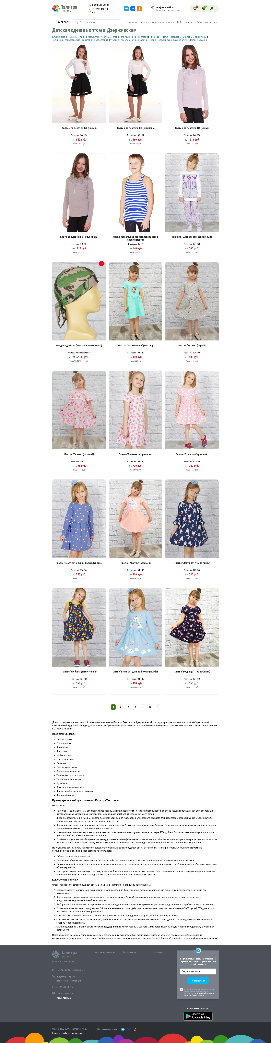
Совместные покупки (207, 22)
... (143, 707)
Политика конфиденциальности (67, 1033)
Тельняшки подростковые (66, 40)
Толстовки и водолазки (94, 40)
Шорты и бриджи (198, 40)
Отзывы (143, 22)
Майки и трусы (121, 37)
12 (150, 707)
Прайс (179, 22)
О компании (131, 22)
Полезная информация (104, 952)
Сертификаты (129, 952)
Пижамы (154, 37)
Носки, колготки (139, 37)
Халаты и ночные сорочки (134, 40)
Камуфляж (93, 37)
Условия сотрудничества (162, 22)
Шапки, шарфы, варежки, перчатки (168, 40)
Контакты (189, 22)
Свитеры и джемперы (195, 37)
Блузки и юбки (60, 37)
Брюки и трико (78, 37)
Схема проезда (63, 998)
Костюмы (106, 37)
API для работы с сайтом (198, 1009)
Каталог (63, 22)
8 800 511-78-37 (100, 4)
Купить (81, 84)
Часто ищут (157, 952)
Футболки (114, 40)
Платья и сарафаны (171, 37)
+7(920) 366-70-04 (100, 11)
